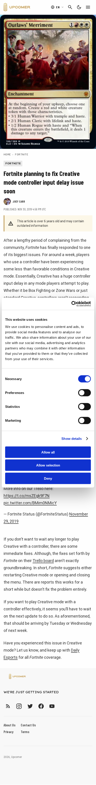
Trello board (43, 560)
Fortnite (21, 154)
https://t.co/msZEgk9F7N (27, 495)
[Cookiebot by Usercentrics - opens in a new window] (71, 304)
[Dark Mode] (79, 7)
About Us (9, 725)
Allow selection (48, 465)
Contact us (28, 725)
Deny (48, 478)
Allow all (48, 452)
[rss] (8, 706)
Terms (25, 731)
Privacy (8, 731)
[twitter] (30, 706)
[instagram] (18, 706)
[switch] (84, 392)
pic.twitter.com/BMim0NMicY (30, 503)
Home (7, 154)
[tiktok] (60, 706)
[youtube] (52, 706)
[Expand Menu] (87, 7)
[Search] (70, 7)
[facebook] (41, 706)
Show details (71, 439)
